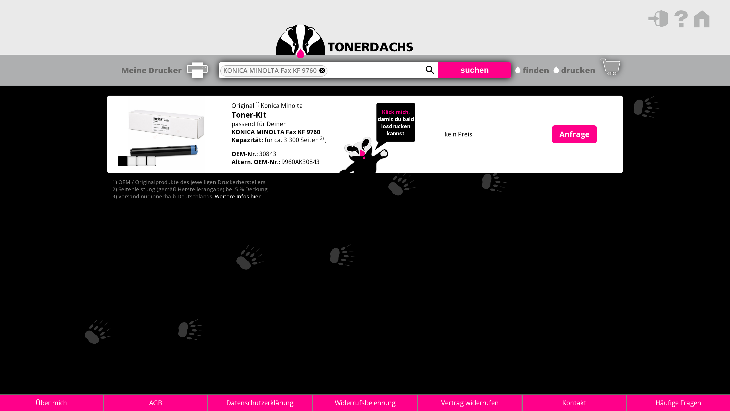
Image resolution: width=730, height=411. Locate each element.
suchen (475, 70)
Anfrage (574, 134)
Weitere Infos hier (238, 196)
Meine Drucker (151, 70)
